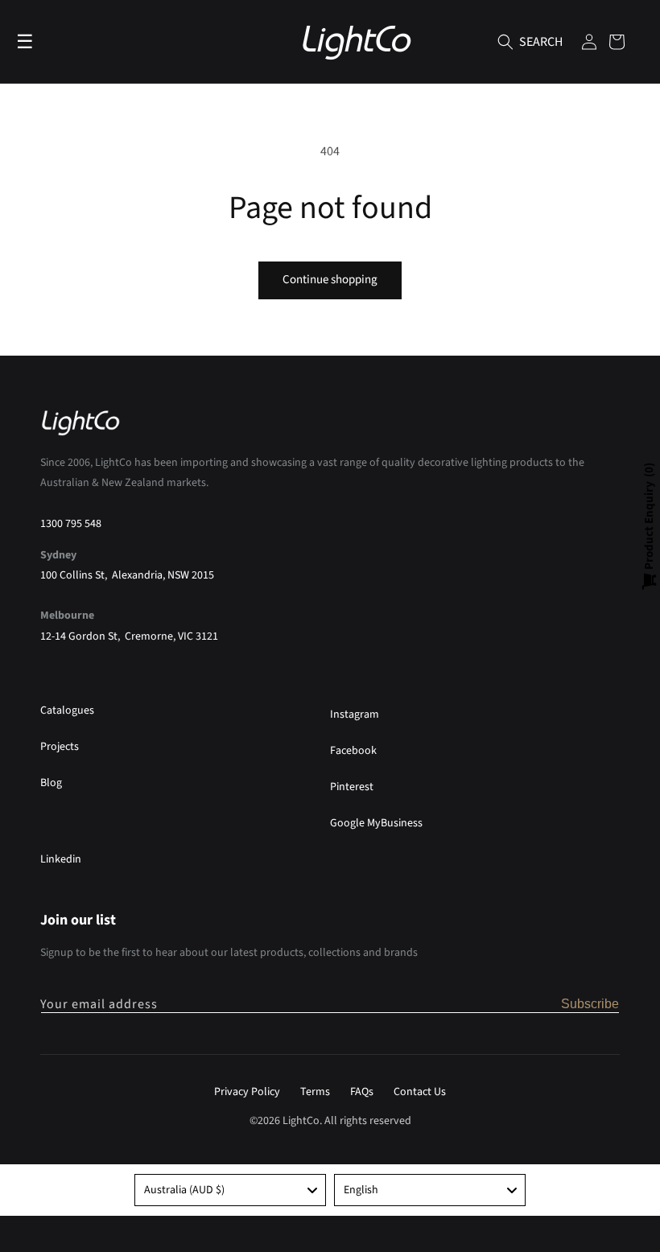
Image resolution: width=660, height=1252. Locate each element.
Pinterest (351, 787)
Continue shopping (330, 279)
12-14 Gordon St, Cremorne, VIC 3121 (129, 636)
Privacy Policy (247, 1092)
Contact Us (420, 1092)
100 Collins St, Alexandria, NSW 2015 (127, 575)
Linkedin (60, 859)
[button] (505, 42)
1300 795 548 (70, 524)
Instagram (354, 714)
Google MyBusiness (376, 823)
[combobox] (230, 1190)
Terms (315, 1092)
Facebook (353, 751)
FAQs (361, 1092)
